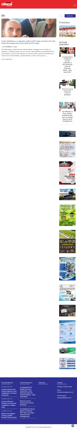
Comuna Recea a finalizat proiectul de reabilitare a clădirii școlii (8, 404)
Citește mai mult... (7, 59)
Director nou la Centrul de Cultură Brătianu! (67, 92)
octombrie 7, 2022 (10, 47)
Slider (8, 386)
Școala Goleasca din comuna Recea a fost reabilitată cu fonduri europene (9, 392)
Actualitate (4, 386)
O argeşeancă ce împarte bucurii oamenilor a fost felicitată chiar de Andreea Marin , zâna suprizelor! (67, 64)
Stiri (11, 386)
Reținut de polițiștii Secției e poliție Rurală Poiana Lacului (9, 415)
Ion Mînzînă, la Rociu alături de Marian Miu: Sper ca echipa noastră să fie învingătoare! (67, 116)
